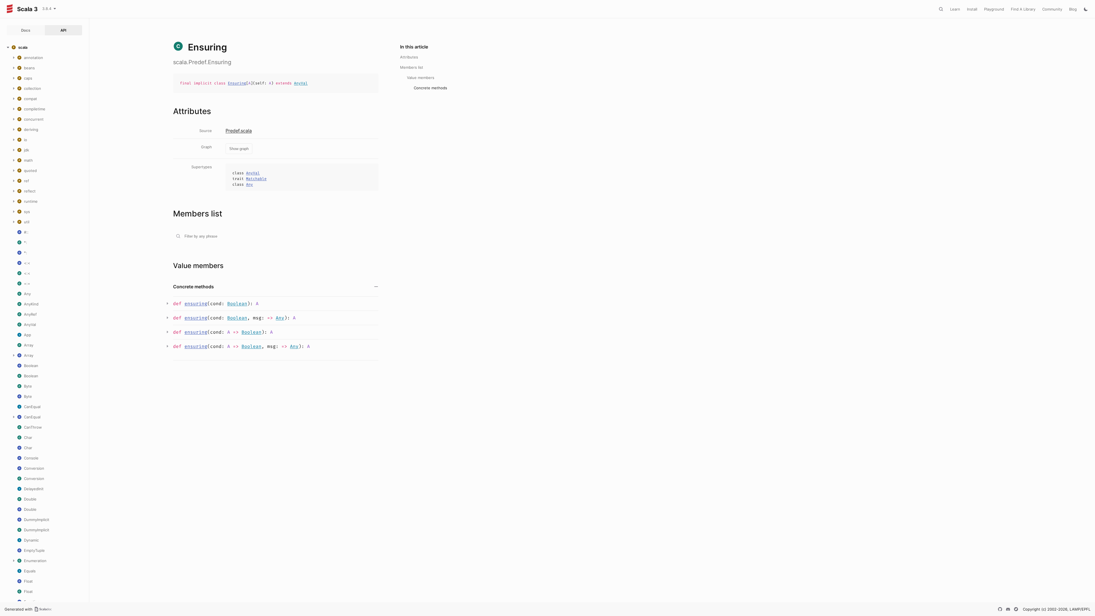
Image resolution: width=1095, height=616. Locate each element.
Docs (25, 30)
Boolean (237, 304)
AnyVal (301, 83)
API (63, 30)
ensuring (195, 304)
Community (1052, 9)
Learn (955, 9)
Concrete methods (430, 88)
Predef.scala (239, 130)
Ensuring (237, 83)
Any (249, 184)
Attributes (409, 57)
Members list (411, 67)
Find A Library (1023, 9)
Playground (994, 9)
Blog (1073, 9)
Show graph (239, 149)
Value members (420, 77)
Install (972, 9)
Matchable (256, 178)
